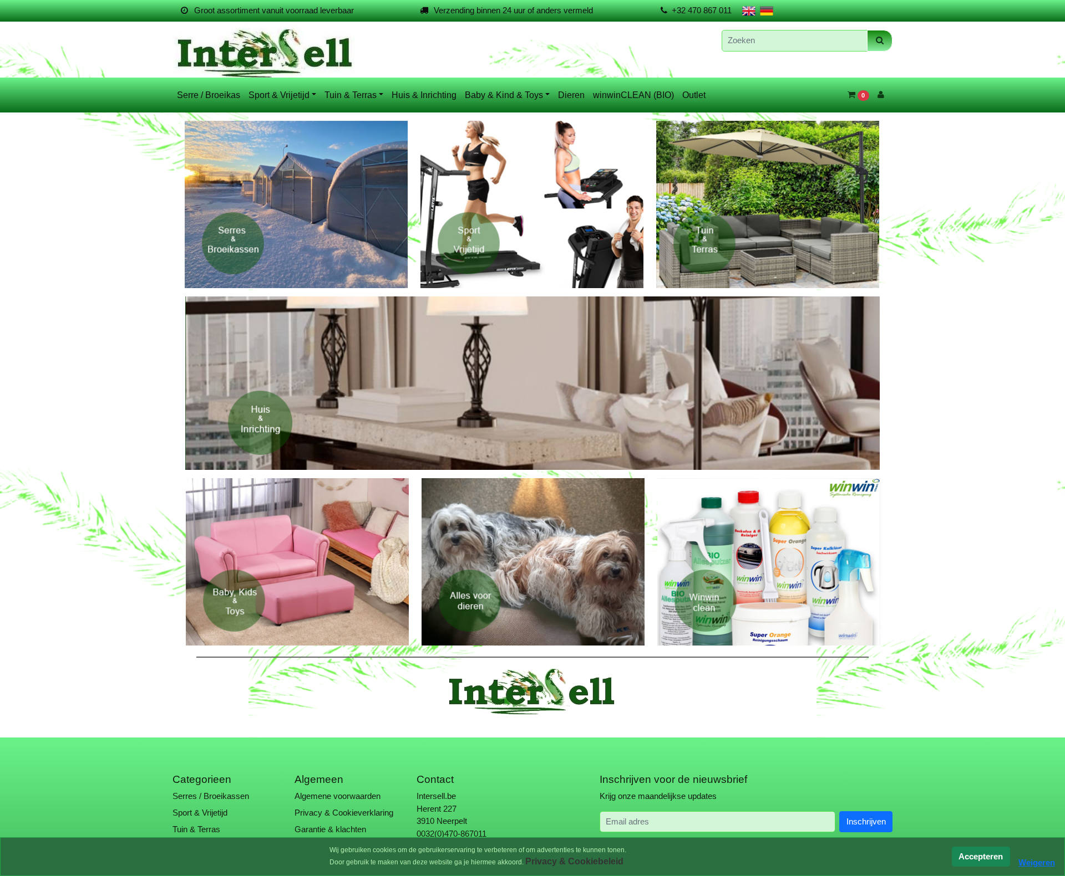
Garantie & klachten (330, 827)
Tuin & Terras (350, 95)
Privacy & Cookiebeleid (574, 861)
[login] (881, 95)
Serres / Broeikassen (211, 794)
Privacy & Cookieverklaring (344, 811)
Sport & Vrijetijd (279, 95)
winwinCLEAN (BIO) (633, 95)
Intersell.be (436, 794)
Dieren (571, 95)
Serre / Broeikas (208, 95)
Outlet (694, 95)
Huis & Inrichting (424, 95)
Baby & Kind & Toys (504, 95)
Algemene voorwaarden (338, 794)
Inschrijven (866, 819)
